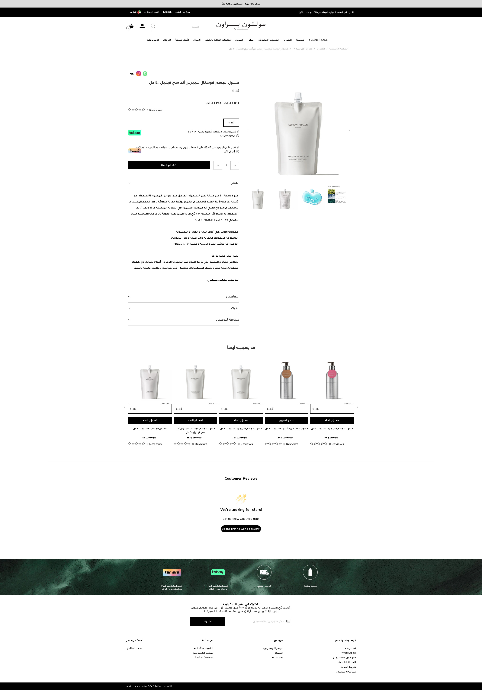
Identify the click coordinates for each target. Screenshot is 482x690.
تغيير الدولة (153, 12)
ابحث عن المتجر (182, 12)
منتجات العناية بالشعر (218, 39)
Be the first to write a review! (241, 529)
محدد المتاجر (134, 648)
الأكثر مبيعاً (182, 39)
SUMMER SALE (318, 39)
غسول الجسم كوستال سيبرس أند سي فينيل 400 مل (258, 48)
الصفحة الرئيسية (338, 48)
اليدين (239, 39)
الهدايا (288, 39)
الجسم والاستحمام (268, 39)
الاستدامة (277, 657)
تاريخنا (279, 652)
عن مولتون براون (273, 648)
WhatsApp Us (348, 652)
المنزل (197, 39)
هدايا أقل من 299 (302, 48)
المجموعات (153, 39)
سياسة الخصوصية (203, 652)
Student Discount (204, 657)
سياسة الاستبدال (346, 671)
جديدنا (300, 39)
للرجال (167, 39)
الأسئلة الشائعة (347, 662)
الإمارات (133, 12)
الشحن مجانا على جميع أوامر (340, 12)
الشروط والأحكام (203, 648)
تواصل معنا (349, 648)
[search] (175, 27)
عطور (250, 39)
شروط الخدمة (348, 667)
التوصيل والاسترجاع (344, 657)
